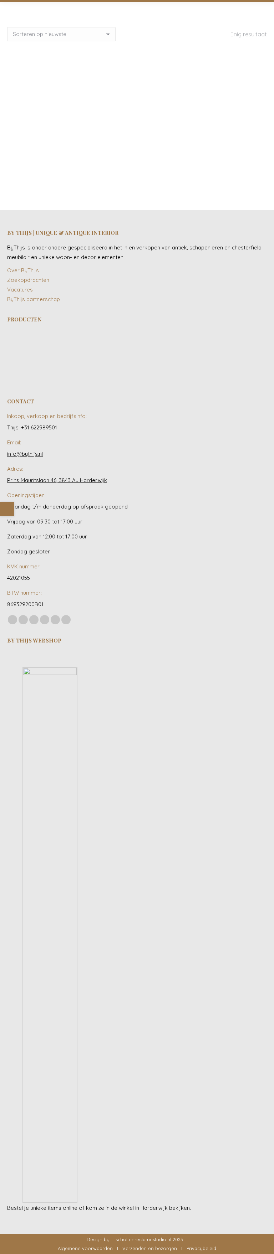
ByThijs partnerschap (33, 299)
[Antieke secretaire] (158, 344)
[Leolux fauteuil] (76, 344)
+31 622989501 (39, 427)
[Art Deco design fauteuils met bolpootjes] (48, 372)
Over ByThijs (23, 270)
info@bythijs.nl (25, 453)
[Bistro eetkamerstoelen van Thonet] (48, 344)
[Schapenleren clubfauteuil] (130, 344)
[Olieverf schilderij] (103, 344)
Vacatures (20, 289)
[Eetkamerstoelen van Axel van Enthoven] (21, 344)
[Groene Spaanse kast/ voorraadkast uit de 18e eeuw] (240, 344)
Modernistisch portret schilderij (71, 168)
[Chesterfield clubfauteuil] (21, 372)
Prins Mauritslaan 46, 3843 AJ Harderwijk (57, 480)
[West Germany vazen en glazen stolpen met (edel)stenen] (76, 372)
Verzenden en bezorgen (149, 1248)
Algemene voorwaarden (85, 1248)
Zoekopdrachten (28, 280)
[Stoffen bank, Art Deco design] (213, 344)
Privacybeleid (201, 1248)
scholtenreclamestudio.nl (143, 1239)
